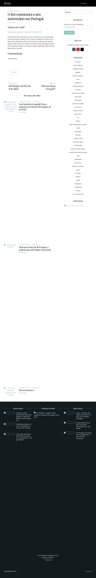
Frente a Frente (78, 110)
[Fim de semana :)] (10, 391)
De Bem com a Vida (78, 93)
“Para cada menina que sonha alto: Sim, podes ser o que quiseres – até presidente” (24, 437)
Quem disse (78, 163)
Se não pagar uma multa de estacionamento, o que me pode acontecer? (84, 435)
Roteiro (78, 177)
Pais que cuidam (78, 142)
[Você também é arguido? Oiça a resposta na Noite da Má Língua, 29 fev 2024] (10, 171)
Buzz (78, 79)
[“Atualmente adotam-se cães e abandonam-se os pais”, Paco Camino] (9, 427)
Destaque (36, 102)
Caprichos (78, 83)
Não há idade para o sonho (78, 124)
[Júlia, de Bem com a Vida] (7, 3)
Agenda (78, 72)
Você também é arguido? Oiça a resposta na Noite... (48, 556)
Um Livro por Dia (78, 194)
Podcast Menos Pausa (78, 149)
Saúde (78, 180)
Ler (78, 117)
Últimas (78, 191)
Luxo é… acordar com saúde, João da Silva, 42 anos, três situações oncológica (83, 415)
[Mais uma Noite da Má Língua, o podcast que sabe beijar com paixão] (10, 314)
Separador (78, 184)
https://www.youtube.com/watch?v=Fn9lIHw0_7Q (25, 32)
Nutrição (78, 135)
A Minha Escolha (14, 11)
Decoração (78, 97)
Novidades (78, 131)
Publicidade (78, 159)
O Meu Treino (78, 138)
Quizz (78, 170)
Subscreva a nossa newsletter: (74, 24)
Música (78, 121)
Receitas (78, 173)
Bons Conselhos (78, 76)
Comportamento (78, 86)
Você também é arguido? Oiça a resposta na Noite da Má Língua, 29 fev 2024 (35, 107)
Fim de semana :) (26, 390)
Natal (78, 128)
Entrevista (78, 107)
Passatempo (78, 145)
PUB (78, 156)
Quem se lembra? (78, 166)
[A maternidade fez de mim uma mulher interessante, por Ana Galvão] (69, 426)
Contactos (83, 3)
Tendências (78, 187)
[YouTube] (78, 49)
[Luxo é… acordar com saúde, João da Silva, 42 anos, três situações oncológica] (69, 416)
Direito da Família (78, 104)
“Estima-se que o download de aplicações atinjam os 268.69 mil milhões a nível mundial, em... (24, 416)
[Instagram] (82, 49)
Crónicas (78, 90)
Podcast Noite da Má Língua (78, 152)
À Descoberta (78, 65)
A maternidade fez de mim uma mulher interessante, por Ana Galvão (83, 425)
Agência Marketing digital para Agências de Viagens (20, 571)
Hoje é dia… (78, 114)
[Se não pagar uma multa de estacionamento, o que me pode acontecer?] (69, 436)
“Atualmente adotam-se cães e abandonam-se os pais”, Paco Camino (24, 426)
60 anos (78, 62)
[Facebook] (74, 49)
